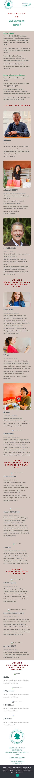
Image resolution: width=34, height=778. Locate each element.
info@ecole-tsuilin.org (17, 761)
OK (17, 775)
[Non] (32, 771)
